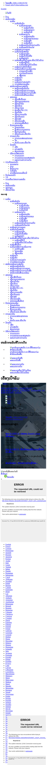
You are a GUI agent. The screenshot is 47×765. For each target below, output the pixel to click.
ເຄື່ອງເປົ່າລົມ (19, 103)
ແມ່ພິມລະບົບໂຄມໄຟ (26, 47)
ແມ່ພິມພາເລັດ (24, 54)
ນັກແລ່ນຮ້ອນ (19, 127)
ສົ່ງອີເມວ (4, 474)
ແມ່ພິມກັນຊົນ (29, 28)
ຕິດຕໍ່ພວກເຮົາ (10, 175)
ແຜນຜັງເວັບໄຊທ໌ (26, 388)
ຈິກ (16, 140)
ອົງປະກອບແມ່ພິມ (16, 125)
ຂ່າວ (11, 166)
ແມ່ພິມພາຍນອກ (25, 25)
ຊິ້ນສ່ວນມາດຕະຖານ (22, 129)
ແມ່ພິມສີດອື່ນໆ (15, 244)
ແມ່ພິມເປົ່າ (18, 77)
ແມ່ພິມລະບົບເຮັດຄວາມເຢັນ (29, 45)
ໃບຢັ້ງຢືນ (13, 171)
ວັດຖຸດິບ (13, 145)
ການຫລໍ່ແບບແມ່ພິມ (22, 84)
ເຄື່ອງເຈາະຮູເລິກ (21, 114)
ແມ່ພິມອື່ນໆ (28, 43)
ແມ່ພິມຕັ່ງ (18, 393)
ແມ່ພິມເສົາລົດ (6, 390)
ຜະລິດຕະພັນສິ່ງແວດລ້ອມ (24, 95)
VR (6, 177)
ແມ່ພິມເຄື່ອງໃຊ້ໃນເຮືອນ (28, 64)
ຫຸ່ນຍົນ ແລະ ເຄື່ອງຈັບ (23, 142)
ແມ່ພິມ (12, 21)
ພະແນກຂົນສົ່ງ (15, 360)
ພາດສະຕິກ (19, 149)
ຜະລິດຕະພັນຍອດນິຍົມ (9, 388)
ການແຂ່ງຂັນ (15, 136)
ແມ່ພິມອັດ (18, 80)
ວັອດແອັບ (10, 477)
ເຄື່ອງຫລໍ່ (18, 119)
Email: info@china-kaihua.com (16, 5)
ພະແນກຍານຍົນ (16, 366)
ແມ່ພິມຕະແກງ (29, 30)
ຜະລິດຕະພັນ (10, 19)
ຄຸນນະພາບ (14, 164)
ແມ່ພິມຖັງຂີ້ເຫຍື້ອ (25, 56)
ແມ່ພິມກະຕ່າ (24, 58)
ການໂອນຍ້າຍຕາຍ (26, 73)
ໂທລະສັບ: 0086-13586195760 (16, 3)
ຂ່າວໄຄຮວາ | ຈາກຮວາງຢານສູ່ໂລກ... (21, 463)
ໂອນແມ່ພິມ (19, 251)
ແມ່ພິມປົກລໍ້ (28, 32)
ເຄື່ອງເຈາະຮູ (19, 108)
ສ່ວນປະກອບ (19, 151)
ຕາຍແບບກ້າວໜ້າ (25, 71)
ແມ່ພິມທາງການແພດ (22, 49)
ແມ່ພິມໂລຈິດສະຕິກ (22, 51)
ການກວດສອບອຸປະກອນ (23, 138)
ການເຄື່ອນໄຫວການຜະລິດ (15, 179)
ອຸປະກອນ (13, 97)
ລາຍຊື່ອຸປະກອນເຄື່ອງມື (18, 173)
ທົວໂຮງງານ (14, 168)
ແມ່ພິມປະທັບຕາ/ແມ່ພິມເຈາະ (25, 69)
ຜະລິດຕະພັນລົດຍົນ (22, 88)
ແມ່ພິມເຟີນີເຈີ (24, 62)
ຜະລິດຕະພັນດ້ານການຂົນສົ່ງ (25, 93)
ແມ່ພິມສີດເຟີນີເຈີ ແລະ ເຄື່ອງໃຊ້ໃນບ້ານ (29, 60)
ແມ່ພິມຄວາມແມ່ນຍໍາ (22, 82)
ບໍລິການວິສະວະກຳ (17, 153)
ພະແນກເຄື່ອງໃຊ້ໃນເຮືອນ (19, 372)
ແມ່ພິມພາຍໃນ (24, 34)
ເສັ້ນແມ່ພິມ (19, 253)
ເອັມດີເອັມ (18, 112)
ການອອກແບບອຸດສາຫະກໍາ (25, 158)
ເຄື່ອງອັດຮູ (18, 106)
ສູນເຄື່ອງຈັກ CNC (21, 110)
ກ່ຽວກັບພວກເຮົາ (11, 162)
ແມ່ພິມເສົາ (28, 41)
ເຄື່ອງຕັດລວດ (20, 116)
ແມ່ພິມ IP (15, 390)
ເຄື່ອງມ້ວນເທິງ (20, 121)
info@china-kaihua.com (14, 419)
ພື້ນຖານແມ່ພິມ (20, 132)
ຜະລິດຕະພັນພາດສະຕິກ (19, 86)
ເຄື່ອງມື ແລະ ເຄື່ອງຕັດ (23, 134)
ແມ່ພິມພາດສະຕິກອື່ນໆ (23, 67)
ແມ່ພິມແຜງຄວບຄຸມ (31, 38)
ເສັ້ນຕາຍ (22, 75)
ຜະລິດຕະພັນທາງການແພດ (25, 90)
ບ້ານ (7, 17)
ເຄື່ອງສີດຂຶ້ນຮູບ (20, 99)
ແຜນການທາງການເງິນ (23, 160)
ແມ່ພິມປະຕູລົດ (29, 36)
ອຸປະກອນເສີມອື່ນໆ (22, 123)
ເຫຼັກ (16, 147)
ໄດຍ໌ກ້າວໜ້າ (19, 249)
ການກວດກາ (19, 155)
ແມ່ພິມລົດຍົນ (20, 23)
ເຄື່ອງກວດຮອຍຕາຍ (22, 101)
